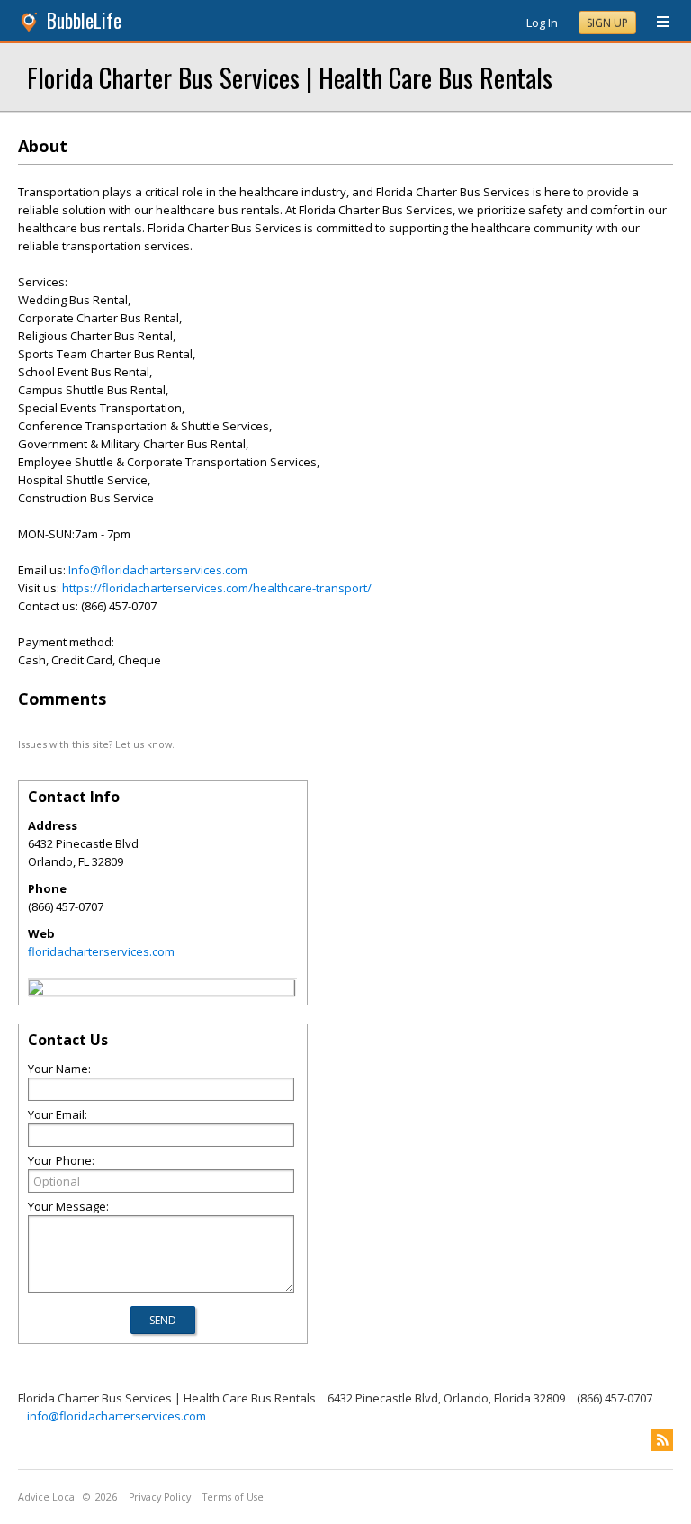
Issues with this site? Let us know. (96, 744)
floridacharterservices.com (101, 951)
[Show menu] (656, 22)
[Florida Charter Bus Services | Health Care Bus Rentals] (36, 990)
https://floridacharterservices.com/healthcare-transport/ (217, 588)
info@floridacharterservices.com (116, 1416)
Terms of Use (233, 1497)
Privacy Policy (160, 1497)
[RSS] (662, 1440)
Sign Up (607, 23)
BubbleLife (84, 20)
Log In (542, 22)
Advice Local (47, 1497)
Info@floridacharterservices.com (157, 570)
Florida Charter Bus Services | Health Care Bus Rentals (289, 77)
